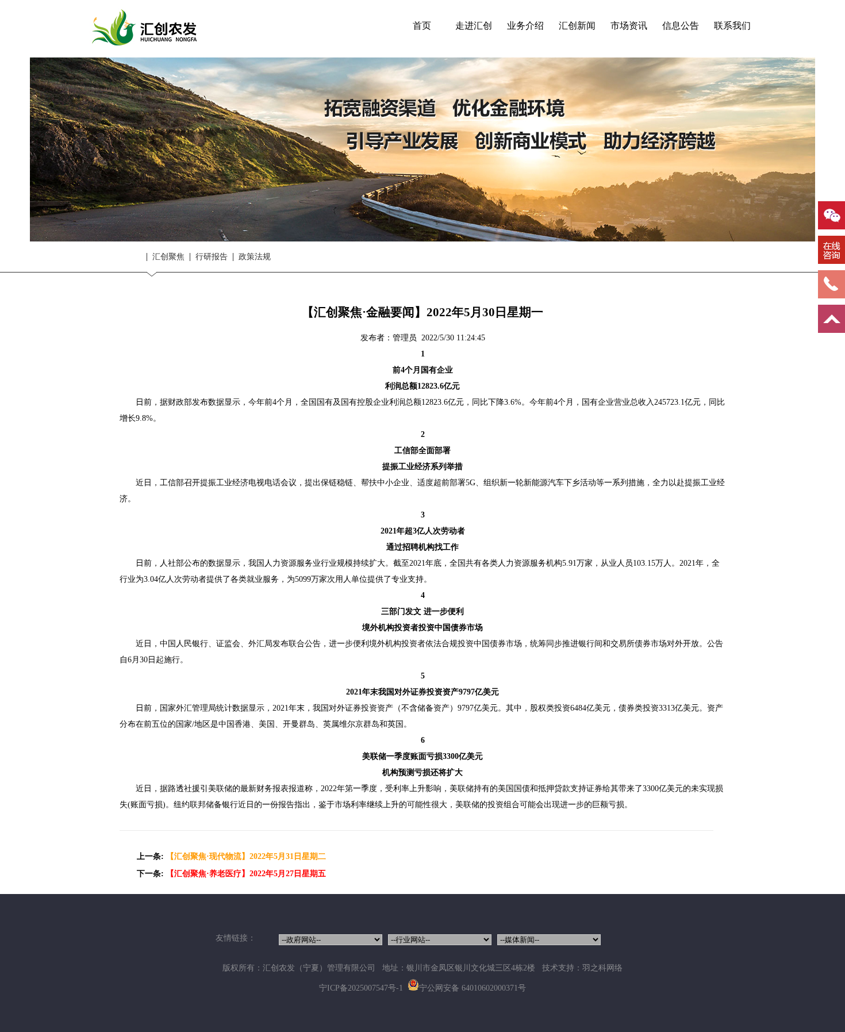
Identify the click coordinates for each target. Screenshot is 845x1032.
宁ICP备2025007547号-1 (361, 988)
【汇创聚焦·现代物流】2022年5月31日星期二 (246, 856)
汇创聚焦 (168, 257)
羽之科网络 (602, 968)
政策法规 (255, 257)
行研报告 (211, 257)
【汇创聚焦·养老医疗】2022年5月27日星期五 (246, 873)
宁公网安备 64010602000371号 (472, 988)
